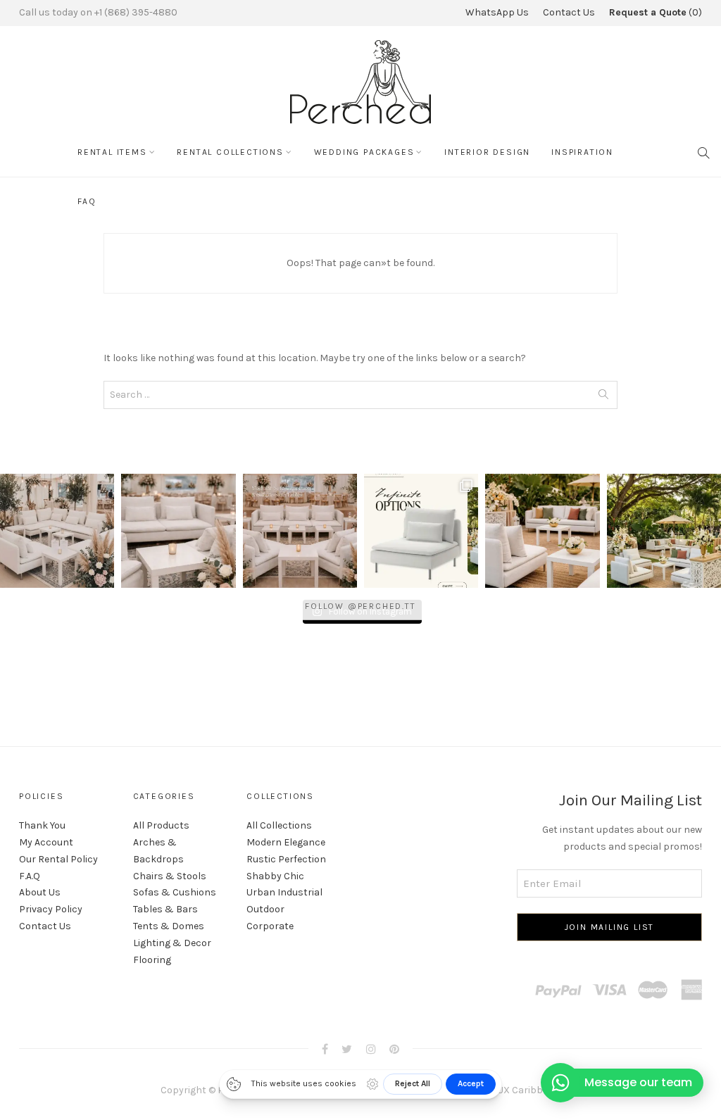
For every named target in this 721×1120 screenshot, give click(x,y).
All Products (161, 825)
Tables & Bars (165, 909)
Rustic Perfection (286, 859)
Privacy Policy (50, 909)
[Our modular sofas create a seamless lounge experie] (300, 531)
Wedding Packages (364, 152)
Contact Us (569, 12)
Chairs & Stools (169, 876)
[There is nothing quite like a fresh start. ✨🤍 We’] (542, 531)
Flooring (152, 960)
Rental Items (112, 152)
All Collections (279, 825)
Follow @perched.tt (360, 606)
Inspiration (582, 152)
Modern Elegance (285, 842)
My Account (46, 842)
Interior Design (487, 152)
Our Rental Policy (58, 859)
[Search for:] (360, 395)
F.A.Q (29, 876)
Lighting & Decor (172, 943)
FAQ (86, 201)
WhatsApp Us (497, 12)
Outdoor (265, 909)
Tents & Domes (168, 926)
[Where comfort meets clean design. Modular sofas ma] (178, 531)
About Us (40, 892)
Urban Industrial (284, 892)
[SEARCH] (704, 152)
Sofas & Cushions (174, 892)
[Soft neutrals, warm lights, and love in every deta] (57, 531)
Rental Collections (230, 152)
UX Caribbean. (529, 1090)
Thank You (42, 825)
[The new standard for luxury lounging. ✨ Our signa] (421, 531)
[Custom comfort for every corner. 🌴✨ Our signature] (664, 531)
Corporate (270, 926)
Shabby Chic (275, 876)
